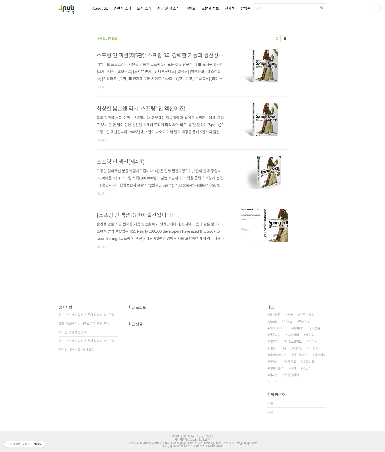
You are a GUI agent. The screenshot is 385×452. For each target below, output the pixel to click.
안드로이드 (300, 354)
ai (286, 348)
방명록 (246, 8)
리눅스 (288, 321)
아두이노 (320, 354)
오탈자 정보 (210, 8)
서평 (293, 368)
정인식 (307, 368)
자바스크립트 (293, 341)
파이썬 (313, 341)
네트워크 (308, 361)
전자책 (230, 8)
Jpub (273, 321)
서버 (290, 314)
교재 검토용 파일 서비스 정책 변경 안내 (84, 323)
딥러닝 (298, 348)
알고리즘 (275, 314)
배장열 (315, 328)
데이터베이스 (278, 354)
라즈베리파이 (278, 328)
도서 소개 (144, 8)
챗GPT (273, 348)
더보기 (270, 381)
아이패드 (299, 328)
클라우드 (290, 361)
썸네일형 (277, 38)
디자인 (273, 374)
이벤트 (191, 8)
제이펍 (310, 334)
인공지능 (275, 334)
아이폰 (273, 361)
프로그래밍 (307, 314)
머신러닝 (305, 321)
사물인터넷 (292, 374)
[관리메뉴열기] (377, 7)
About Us (100, 8)
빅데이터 (293, 334)
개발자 (273, 341)
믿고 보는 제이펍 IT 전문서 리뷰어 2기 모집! (87, 340)
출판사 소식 (122, 8)
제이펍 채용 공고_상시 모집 (76, 349)
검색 (321, 8)
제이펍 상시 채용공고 (72, 332)
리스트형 (285, 38)
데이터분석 (276, 368)
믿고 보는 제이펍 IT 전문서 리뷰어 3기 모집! (87, 314)
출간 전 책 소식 (168, 8)
